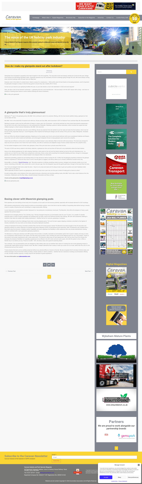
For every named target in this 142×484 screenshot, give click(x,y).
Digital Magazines (57, 17)
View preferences (133, 477)
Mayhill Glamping (23, 162)
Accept (106, 477)
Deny (119, 477)
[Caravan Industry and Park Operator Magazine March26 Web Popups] (116, 149)
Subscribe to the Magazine (86, 17)
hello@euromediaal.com (47, 472)
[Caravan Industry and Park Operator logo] (14, 18)
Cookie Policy (114, 481)
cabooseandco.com (24, 256)
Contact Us (109, 17)
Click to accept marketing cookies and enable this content (116, 375)
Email (54, 454)
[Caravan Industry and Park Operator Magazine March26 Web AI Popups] (116, 124)
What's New (45, 17)
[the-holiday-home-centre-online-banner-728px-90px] (106, 9)
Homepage (35, 17)
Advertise (101, 17)
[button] (139, 465)
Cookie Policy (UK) (122, 17)
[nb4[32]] (116, 174)
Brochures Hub (70, 17)
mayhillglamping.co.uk (26, 178)
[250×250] (116, 98)
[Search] (131, 72)
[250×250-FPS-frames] (116, 199)
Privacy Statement (122, 481)
